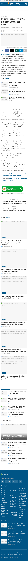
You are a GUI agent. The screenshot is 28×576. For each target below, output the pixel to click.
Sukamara (21, 515)
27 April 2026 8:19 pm (6, 353)
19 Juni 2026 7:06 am (6, 326)
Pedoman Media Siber (12, 554)
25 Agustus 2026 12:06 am (14, 455)
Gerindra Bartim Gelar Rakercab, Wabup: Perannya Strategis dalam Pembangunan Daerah (13, 378)
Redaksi (11, 552)
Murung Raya (22, 501)
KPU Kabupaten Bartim (10, 193)
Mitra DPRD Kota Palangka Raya (13, 508)
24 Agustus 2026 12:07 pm (7, 300)
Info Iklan (17, 552)
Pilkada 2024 (20, 193)
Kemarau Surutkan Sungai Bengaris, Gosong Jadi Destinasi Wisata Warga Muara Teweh (17, 444)
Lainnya (3, 516)
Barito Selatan (4, 490)
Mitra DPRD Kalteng (13, 501)
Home (2, 16)
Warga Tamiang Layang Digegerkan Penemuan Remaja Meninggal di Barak (17, 400)
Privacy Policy (22, 554)
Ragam (21, 511)
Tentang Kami (4, 552)
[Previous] (13, 105)
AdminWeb (8, 30)
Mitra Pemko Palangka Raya (23, 496)
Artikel (2, 489)
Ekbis (2, 498)
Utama (3, 8)
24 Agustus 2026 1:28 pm (14, 94)
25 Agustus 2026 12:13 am (14, 447)
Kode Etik (3, 554)
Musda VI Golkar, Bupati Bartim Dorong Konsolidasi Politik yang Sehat (17, 99)
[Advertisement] (14, 566)
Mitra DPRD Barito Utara (13, 498)
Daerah (17, 8)
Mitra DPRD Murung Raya (13, 511)
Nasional (9, 8)
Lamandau (12, 489)
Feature (3, 500)
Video (20, 517)
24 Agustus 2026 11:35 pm (14, 463)
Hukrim (23, 8)
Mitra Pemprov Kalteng (23, 499)
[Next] (15, 105)
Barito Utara (4, 494)
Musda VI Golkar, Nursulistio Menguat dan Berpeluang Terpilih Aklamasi (17, 91)
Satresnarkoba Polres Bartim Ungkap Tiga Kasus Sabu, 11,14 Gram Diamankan (17, 460)
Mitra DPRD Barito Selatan (13, 491)
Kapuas (3, 506)
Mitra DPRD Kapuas (13, 504)
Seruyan (21, 513)
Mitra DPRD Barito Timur (13, 494)
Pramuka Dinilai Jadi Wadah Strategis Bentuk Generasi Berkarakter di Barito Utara (15, 452)
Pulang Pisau (22, 509)
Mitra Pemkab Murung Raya (22, 492)
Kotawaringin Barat (4, 511)
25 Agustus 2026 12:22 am (14, 87)
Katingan (3, 508)
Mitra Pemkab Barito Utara (22, 489)
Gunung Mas (4, 502)
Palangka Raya (23, 505)
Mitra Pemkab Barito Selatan (13, 515)
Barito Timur (4, 492)
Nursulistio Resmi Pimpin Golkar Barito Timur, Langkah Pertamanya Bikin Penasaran (17, 84)
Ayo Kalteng (6, 557)
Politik (6, 16)
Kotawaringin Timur (4, 514)
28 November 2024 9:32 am (19, 30)
